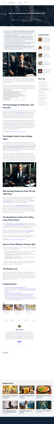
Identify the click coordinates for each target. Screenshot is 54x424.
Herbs (41, 101)
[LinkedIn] (26, 320)
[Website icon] (18, 341)
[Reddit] (33, 320)
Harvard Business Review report (22, 205)
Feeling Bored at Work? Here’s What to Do (17, 239)
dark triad (21, 112)
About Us (25, 2)
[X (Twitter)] (12, 320)
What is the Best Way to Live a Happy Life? (17, 131)
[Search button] (50, 30)
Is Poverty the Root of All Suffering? (43, 410)
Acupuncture (42, 85)
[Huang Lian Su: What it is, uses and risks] (31, 307)
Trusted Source (7, 99)
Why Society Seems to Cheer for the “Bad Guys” (13, 94)
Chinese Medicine (12, 2)
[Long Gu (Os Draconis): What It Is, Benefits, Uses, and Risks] (40, 63)
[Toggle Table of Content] (24, 90)
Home (5, 2)
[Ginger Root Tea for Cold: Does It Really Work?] (8, 307)
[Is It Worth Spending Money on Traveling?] (27, 405)
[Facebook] (6, 320)
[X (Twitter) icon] (20, 341)
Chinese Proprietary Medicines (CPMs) (43, 89)
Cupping (41, 92)
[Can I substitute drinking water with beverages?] (27, 390)
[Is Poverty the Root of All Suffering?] (43, 405)
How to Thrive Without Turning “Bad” (11, 96)
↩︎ (26, 287)
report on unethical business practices (14, 224)
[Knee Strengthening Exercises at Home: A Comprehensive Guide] (10, 405)
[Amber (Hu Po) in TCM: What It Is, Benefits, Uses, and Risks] (40, 55)
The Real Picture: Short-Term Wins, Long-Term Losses (14, 95)
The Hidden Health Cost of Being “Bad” (11, 93)
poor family (42, 104)
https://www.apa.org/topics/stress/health (13, 292)
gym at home (42, 95)
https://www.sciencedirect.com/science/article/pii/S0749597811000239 (19, 294)
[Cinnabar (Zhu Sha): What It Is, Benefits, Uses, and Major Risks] (40, 71)
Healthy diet (42, 98)
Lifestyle (19, 2)
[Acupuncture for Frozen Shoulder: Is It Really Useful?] (19, 307)
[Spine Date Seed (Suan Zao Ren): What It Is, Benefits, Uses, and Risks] (40, 47)
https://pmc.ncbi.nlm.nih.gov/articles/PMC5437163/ (15, 287)
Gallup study (29, 231)
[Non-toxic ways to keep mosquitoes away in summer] (10, 390)
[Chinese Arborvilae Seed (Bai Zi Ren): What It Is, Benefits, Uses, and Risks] (40, 39)
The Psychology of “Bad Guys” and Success (12, 91)
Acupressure (42, 82)
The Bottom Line (7, 98)
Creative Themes (22, 418)
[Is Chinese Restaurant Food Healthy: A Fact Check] (43, 390)
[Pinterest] (19, 320)
